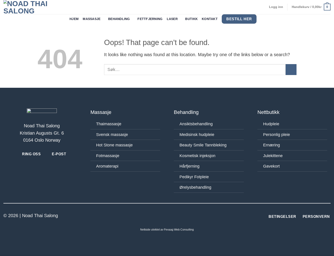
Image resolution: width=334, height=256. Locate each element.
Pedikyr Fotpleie (194, 177)
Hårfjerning (189, 166)
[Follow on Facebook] (163, 215)
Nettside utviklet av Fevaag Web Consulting (167, 229)
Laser (172, 19)
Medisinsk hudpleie (196, 134)
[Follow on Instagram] (170, 215)
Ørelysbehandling (195, 187)
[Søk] (262, 19)
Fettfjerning (149, 19)
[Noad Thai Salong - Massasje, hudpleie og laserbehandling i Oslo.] (31, 7)
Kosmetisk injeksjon (197, 155)
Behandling (119, 19)
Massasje (91, 19)
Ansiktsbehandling (196, 124)
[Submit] (291, 69)
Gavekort (271, 166)
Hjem (74, 19)
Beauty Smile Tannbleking (203, 145)
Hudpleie (271, 124)
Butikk (191, 19)
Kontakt (210, 19)
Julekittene (273, 155)
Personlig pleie (276, 134)
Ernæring (271, 145)
